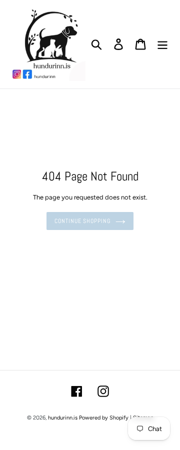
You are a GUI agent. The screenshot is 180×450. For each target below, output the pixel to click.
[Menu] (163, 44)
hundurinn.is (63, 417)
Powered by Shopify (103, 417)
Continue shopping (82, 221)
